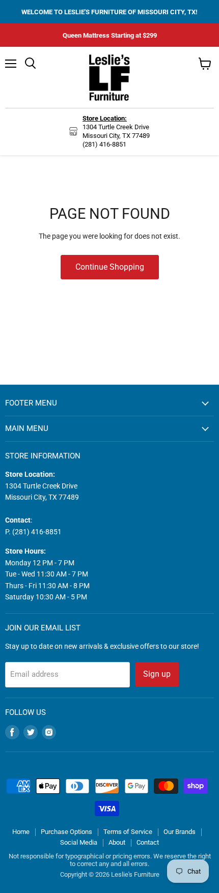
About (116, 842)
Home (21, 832)
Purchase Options (66, 832)
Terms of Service (127, 832)
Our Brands (179, 832)
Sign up (157, 674)
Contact (147, 842)
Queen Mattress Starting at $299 (110, 35)
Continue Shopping (109, 267)
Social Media (78, 842)
